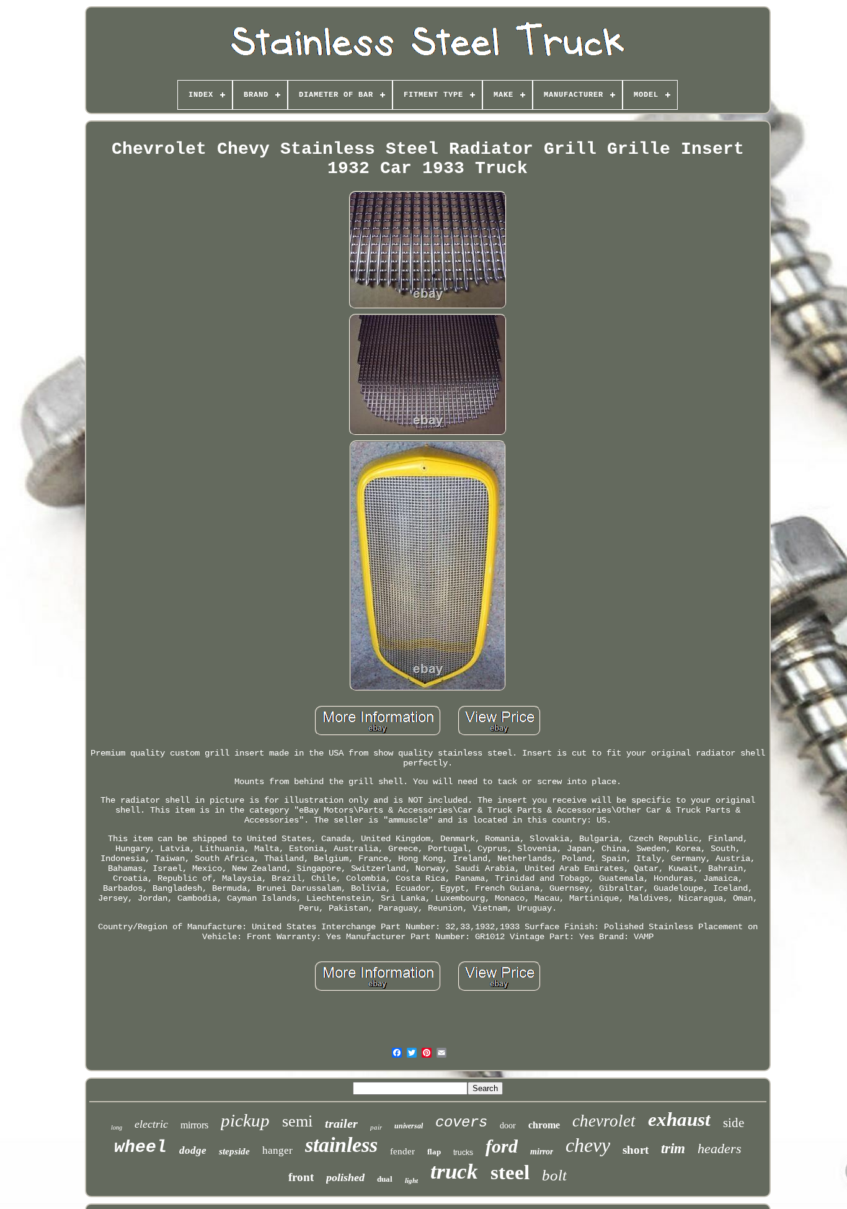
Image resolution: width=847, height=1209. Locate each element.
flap (434, 1151)
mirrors (194, 1125)
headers (720, 1148)
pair (376, 1127)
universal (408, 1126)
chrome (544, 1125)
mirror (541, 1151)
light (411, 1180)
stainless (341, 1144)
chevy (587, 1145)
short (636, 1149)
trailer (341, 1123)
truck (454, 1171)
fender (402, 1151)
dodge (192, 1150)
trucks (463, 1152)
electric (151, 1124)
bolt (554, 1175)
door (508, 1125)
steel (510, 1172)
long (116, 1127)
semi (297, 1121)
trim (673, 1148)
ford (502, 1146)
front (301, 1177)
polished (345, 1177)
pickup (245, 1120)
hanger (277, 1150)
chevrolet (604, 1121)
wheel (140, 1147)
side (733, 1122)
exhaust (679, 1119)
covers (461, 1122)
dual (384, 1179)
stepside (234, 1151)
